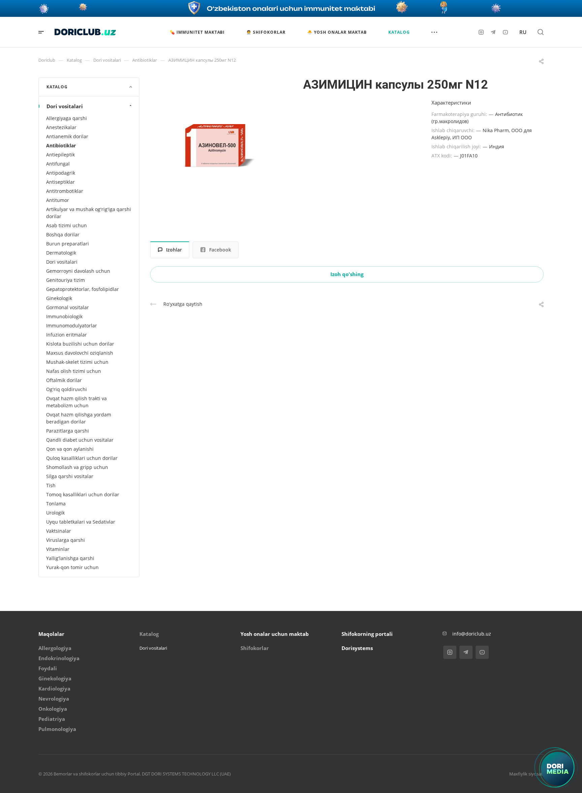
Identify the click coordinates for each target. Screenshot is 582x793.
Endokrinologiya (58, 658)
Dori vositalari (64, 106)
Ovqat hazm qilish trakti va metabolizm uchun (76, 402)
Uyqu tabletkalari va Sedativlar (80, 522)
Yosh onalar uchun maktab (274, 633)
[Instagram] (481, 32)
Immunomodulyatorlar (71, 325)
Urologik (55, 512)
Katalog (149, 633)
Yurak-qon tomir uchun (72, 567)
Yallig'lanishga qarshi (70, 558)
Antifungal (58, 163)
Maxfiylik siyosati (526, 774)
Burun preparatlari (67, 243)
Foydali (47, 668)
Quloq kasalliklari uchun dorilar (82, 458)
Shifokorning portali (367, 633)
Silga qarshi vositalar (69, 476)
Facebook (220, 249)
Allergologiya (54, 648)
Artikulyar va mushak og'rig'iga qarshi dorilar (88, 212)
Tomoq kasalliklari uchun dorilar (82, 494)
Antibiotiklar (61, 145)
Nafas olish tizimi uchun (73, 371)
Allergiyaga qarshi (66, 118)
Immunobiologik (64, 316)
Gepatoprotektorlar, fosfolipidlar (82, 289)
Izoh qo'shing (346, 274)
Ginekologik (59, 298)
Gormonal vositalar (67, 307)
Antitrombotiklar (64, 191)
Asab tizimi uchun (66, 225)
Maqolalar (51, 633)
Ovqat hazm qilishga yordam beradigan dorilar (78, 418)
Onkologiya (52, 708)
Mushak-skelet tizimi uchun (77, 362)
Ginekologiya (54, 678)
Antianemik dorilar (67, 136)
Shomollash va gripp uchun (77, 467)
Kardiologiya (54, 688)
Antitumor (57, 200)
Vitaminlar (57, 549)
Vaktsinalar (58, 531)
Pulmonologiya (57, 729)
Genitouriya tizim (65, 280)
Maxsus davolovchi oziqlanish (79, 353)
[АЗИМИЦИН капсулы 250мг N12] (218, 146)
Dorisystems (357, 648)
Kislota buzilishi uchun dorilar (80, 344)
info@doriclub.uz (471, 633)
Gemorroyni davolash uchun (78, 271)
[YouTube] (505, 32)
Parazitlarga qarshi (67, 431)
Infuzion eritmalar (66, 334)
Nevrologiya (53, 698)
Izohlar (174, 249)
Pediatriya (51, 718)
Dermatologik (61, 252)
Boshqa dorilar (62, 234)
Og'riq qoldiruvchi (66, 389)
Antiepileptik (60, 154)
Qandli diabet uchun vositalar (80, 440)
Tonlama (56, 503)
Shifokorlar (254, 648)
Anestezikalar (61, 127)
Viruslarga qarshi (65, 540)
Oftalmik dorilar (64, 380)
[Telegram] (493, 32)
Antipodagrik (60, 173)
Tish (51, 485)
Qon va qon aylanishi (70, 449)
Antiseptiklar (60, 182)
